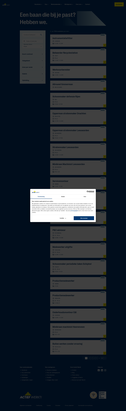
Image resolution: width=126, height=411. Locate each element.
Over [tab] (85, 196)
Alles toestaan (84, 218)
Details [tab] (63, 196)
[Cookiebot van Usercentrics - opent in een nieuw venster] (87, 192)
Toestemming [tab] (41, 196)
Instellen (62, 218)
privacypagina (74, 210)
